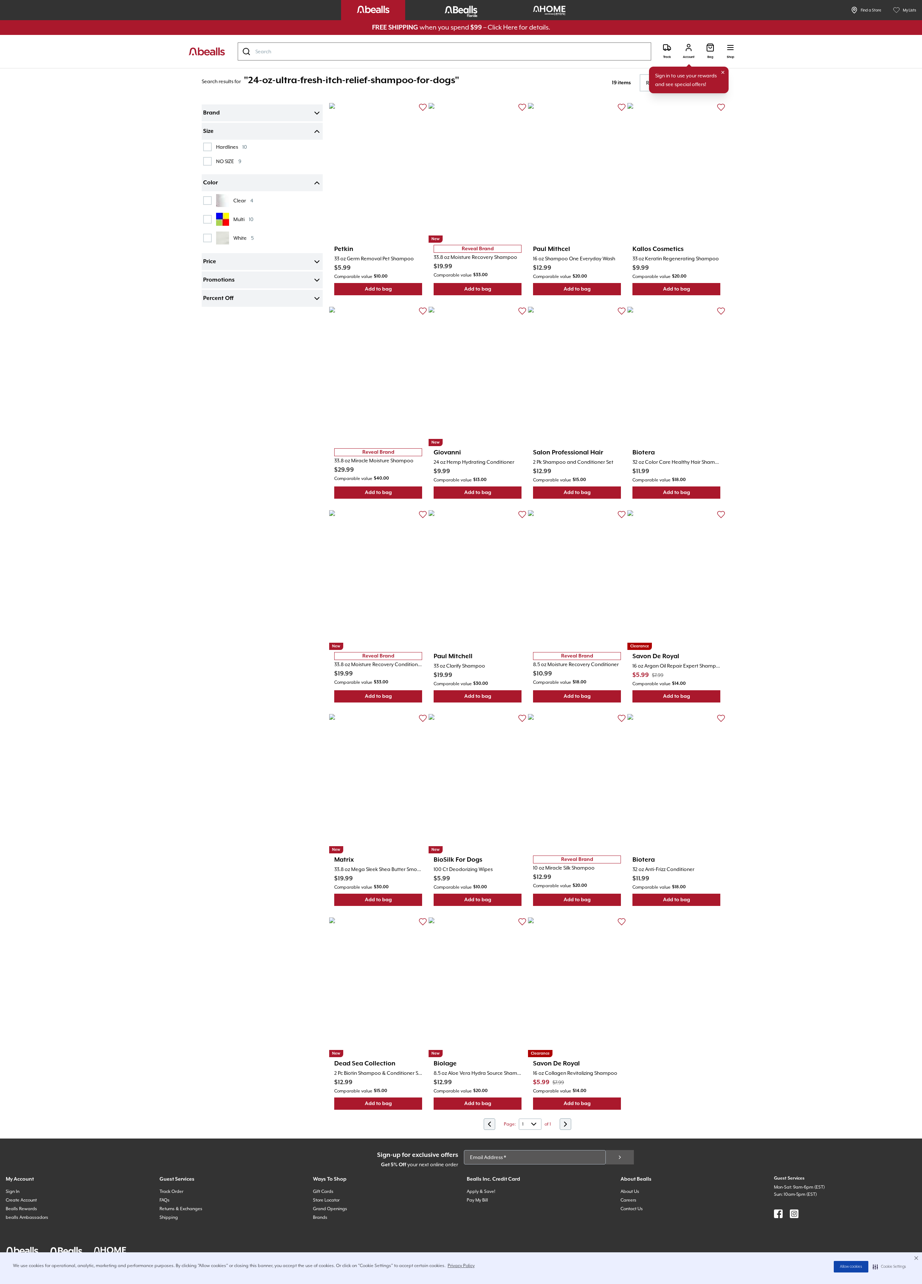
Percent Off (218, 298)
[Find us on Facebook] (778, 1213)
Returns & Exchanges (181, 1208)
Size (208, 131)
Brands (320, 1217)
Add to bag (393, 290)
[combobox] (444, 51)
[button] (889, 1266)
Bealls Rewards (21, 1208)
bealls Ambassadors (27, 1217)
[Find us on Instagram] (794, 1213)
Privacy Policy (461, 1265)
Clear (243, 200)
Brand (211, 113)
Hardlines (231, 147)
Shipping (169, 1217)
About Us (630, 1191)
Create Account (21, 1200)
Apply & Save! (481, 1191)
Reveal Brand (478, 249)
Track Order (171, 1191)
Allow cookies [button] (851, 1267)
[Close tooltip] (723, 72)
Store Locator (326, 1200)
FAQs (165, 1200)
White (243, 238)
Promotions (218, 280)
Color (210, 183)
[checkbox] (207, 147)
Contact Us (632, 1208)
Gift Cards (323, 1191)
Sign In (12, 1191)
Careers (628, 1200)
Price (209, 262)
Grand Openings (330, 1208)
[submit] (620, 1157)
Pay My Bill (477, 1200)
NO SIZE (228, 161)
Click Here (503, 27)
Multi (243, 219)
